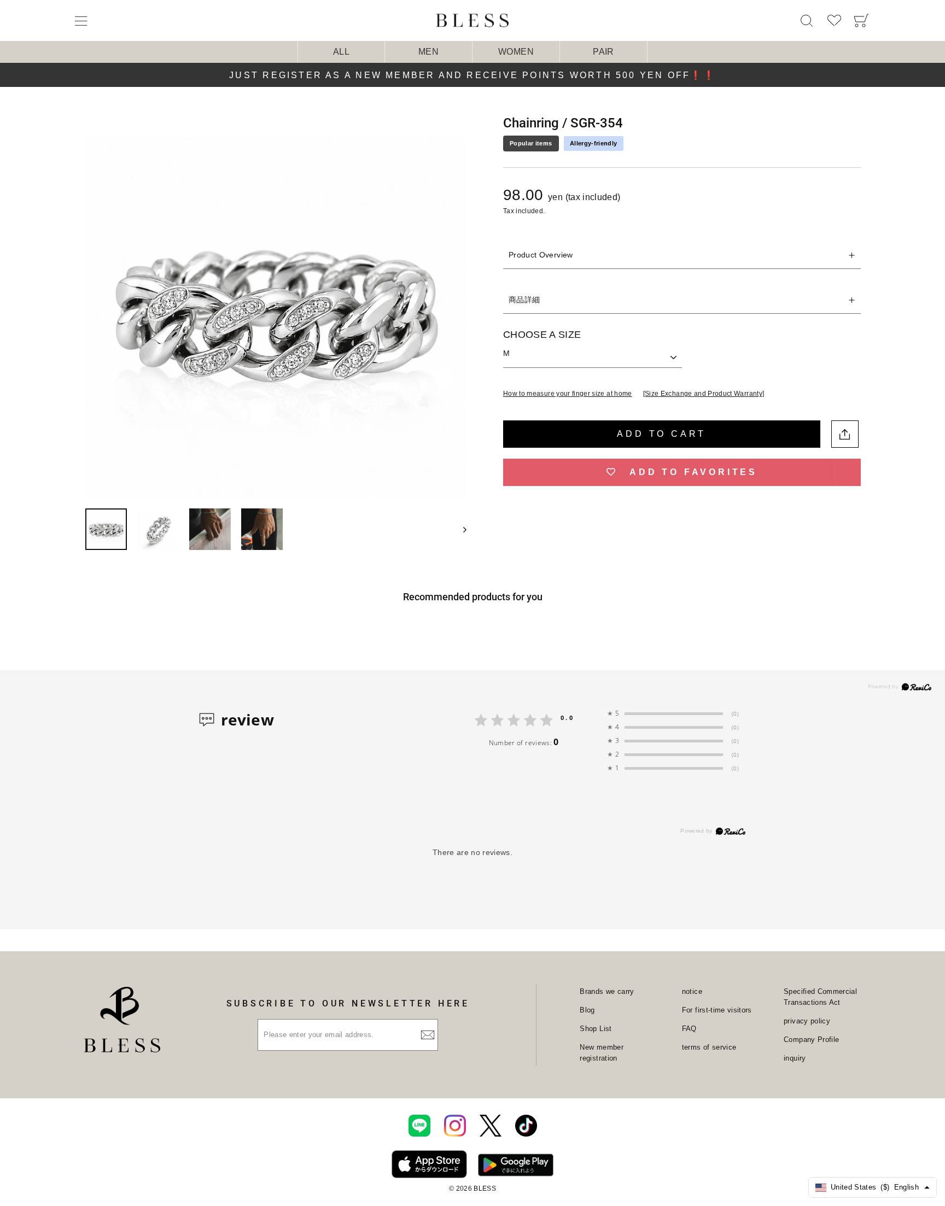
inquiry (795, 1058)
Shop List (595, 1028)
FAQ (689, 1028)
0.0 (567, 717)
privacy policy (807, 1021)
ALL (341, 51)
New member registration (601, 1052)
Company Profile (811, 1039)
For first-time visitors (717, 1010)
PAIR (603, 51)
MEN (428, 51)
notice (692, 991)
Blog (587, 1010)
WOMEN (516, 51)
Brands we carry (607, 991)
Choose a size (542, 334)
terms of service (709, 1047)
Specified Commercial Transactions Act (820, 996)
